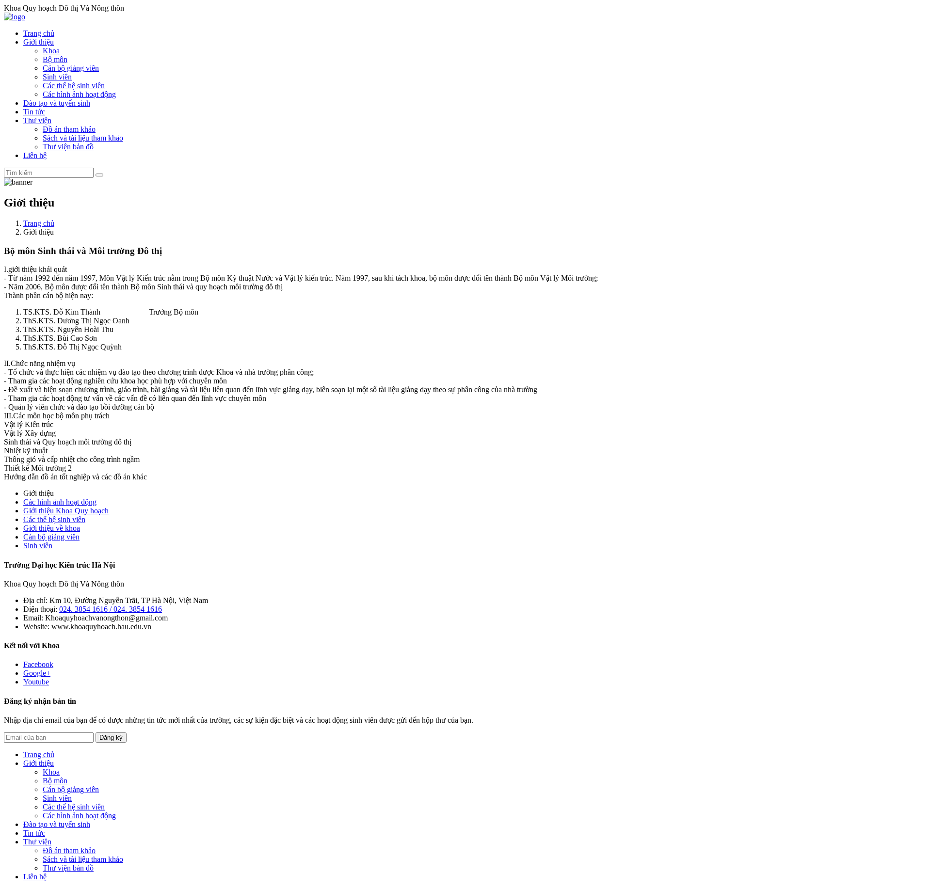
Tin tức (34, 112)
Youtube (36, 682)
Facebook (38, 664)
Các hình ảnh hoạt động (79, 94)
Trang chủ (38, 33)
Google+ (36, 673)
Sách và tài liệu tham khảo (83, 138)
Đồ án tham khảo (69, 129)
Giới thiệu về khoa (51, 528)
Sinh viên (57, 77)
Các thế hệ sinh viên (74, 85)
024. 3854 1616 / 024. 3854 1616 (110, 609)
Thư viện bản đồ (68, 147)
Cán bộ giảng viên (71, 68)
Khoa (51, 51)
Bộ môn (55, 59)
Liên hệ (35, 155)
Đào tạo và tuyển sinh (56, 103)
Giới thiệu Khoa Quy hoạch (66, 511)
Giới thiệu (38, 42)
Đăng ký (111, 737)
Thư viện (37, 120)
